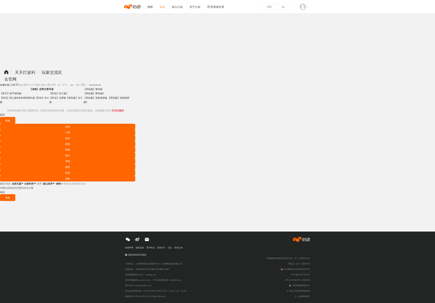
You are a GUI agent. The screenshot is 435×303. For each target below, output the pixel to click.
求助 (67, 161)
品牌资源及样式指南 (137, 255)
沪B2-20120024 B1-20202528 (297, 280)
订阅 (12, 84)
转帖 (67, 149)
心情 (67, 132)
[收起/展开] (22, 85)
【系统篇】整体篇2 (93, 93)
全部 (67, 126)
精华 (58, 183)
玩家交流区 (52, 72)
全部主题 (18, 183)
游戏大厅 (161, 247)
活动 (67, 138)
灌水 (67, 155)
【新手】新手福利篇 (10, 93)
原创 (67, 143)
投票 (67, 172)
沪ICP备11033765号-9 (300, 274)
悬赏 (67, 167)
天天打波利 (25, 72)
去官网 (10, 79)
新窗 (2, 183)
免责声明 (129, 247)
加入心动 (177, 7)
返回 (2, 114)
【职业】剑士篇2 (58, 93)
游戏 (150, 7)
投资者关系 (217, 7)
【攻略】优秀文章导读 (42, 89)
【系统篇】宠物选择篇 (95, 97)
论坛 (162, 7)
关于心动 (194, 7)
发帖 (7, 120)
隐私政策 (140, 247)
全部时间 (30, 183)
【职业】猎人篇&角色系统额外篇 (17, 97)
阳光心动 (179, 247)
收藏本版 (5, 84)
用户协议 (150, 247)
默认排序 (49, 183)
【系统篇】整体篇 (92, 89)
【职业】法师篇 (57, 97)
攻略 (67, 178)
